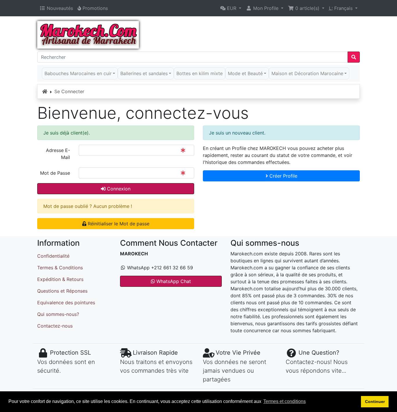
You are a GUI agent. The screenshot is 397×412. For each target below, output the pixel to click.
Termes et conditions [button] (284, 401)
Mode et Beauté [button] (245, 73)
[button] (231, 8)
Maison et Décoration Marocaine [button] (307, 73)
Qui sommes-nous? (58, 314)
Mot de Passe (55, 173)
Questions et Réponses (62, 291)
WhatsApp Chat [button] (173, 281)
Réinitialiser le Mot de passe (117, 224)
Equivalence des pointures (66, 302)
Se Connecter (69, 91)
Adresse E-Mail (58, 153)
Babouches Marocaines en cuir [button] (78, 73)
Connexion (117, 189)
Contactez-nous (55, 326)
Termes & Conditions (60, 267)
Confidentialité (53, 256)
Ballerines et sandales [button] (144, 73)
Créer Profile (282, 176)
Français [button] (341, 8)
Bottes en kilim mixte (199, 73)
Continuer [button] (375, 401)
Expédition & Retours (60, 279)
